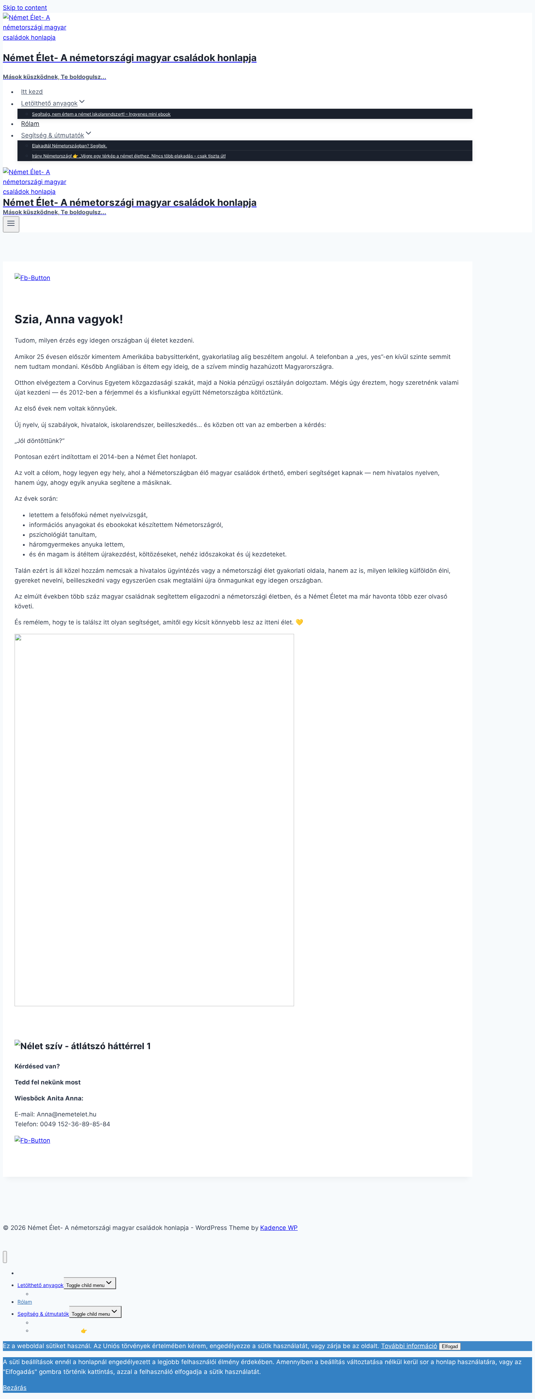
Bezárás (15, 1387)
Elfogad (450, 1346)
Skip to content (25, 7)
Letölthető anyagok (40, 1285)
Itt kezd (32, 91)
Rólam (30, 123)
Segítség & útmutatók (43, 1314)
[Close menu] (5, 1257)
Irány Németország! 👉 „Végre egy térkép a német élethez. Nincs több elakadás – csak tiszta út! (129, 156)
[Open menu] (11, 224)
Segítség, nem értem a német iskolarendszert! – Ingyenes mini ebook (101, 114)
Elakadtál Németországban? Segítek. (69, 145)
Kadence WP (279, 1227)
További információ (409, 1346)
